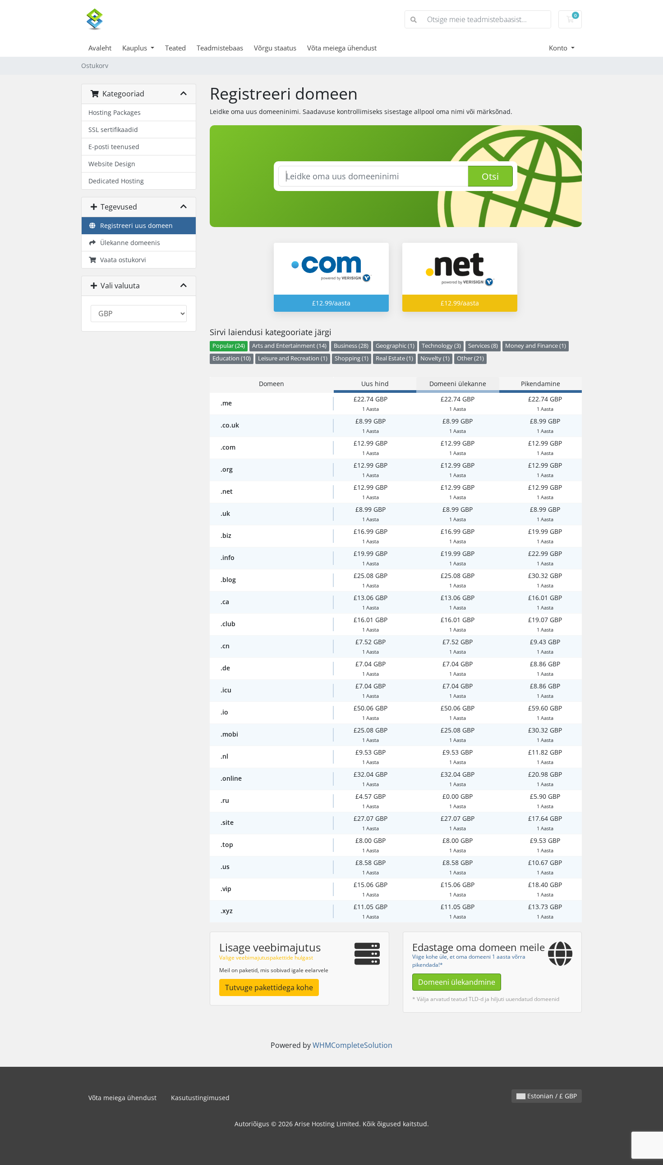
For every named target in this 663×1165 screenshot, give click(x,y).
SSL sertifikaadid (113, 129)
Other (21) (470, 358)
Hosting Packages (114, 112)
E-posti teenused (113, 146)
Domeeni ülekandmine (456, 982)
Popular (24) (228, 346)
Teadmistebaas (220, 47)
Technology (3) (441, 346)
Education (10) (231, 358)
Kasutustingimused (200, 1097)
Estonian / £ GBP (551, 1096)
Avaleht (99, 47)
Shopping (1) (351, 358)
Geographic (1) (395, 346)
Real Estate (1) (394, 358)
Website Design (111, 163)
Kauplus (135, 47)
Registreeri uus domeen (135, 225)
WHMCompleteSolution (352, 1045)
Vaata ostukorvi (121, 259)
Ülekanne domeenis (128, 242)
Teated (175, 47)
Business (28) (351, 346)
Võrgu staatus (275, 47)
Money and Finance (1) (535, 346)
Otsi (490, 176)
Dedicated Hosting (116, 181)
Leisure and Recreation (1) (292, 358)
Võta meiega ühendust (342, 47)
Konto (559, 47)
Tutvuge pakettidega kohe (269, 987)
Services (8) (483, 346)
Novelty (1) (435, 358)
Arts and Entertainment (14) (289, 346)
